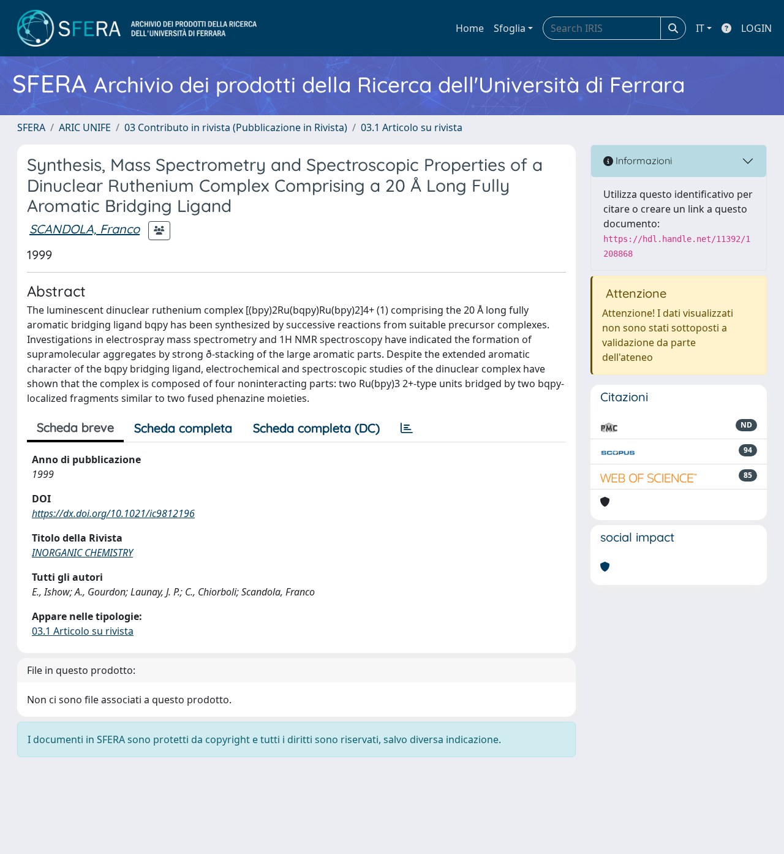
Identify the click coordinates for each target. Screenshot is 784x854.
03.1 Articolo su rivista (411, 127)
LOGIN (756, 28)
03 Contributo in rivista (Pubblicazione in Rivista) (235, 127)
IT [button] (700, 28)
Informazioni (642, 160)
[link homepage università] (136, 28)
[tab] (406, 428)
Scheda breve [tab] (75, 427)
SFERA (31, 127)
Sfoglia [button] (510, 28)
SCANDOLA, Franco (84, 228)
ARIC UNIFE (85, 127)
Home (470, 28)
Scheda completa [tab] (183, 428)
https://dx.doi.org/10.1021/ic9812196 (113, 513)
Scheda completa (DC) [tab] (316, 428)
